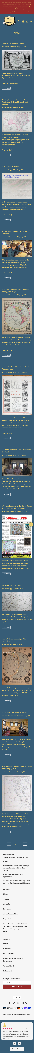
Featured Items (14, 83)
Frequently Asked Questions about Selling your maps (15, 290)
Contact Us (7, 948)
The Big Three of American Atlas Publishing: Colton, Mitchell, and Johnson (15, 102)
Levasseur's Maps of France (13, 43)
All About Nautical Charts (12, 585)
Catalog (6, 899)
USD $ (16, 997)
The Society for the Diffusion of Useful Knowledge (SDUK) (17, 767)
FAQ (10, 150)
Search (5, 943)
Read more (6, 88)
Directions (7, 909)
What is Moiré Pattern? (11, 166)
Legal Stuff (7, 919)
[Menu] (31, 21)
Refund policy (8, 971)
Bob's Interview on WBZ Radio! (14, 712)
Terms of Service (9, 966)
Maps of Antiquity (13, 1014)
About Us (6, 904)
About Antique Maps (10, 914)
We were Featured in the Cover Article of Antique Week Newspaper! (17, 507)
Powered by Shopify (25, 1014)
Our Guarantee (8, 953)
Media (11, 273)
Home (5, 894)
